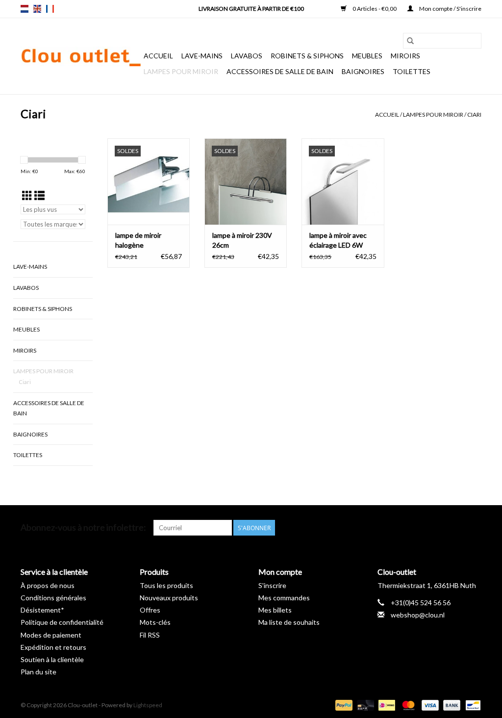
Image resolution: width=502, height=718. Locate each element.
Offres (150, 610)
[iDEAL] (385, 704)
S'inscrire (272, 585)
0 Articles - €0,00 (374, 8)
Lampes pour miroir (181, 71)
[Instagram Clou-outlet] (473, 528)
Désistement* (42, 610)
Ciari (474, 114)
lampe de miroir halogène (138, 240)
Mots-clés (155, 622)
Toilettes (411, 71)
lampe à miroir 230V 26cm (242, 240)
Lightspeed (147, 705)
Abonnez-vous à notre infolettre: (83, 527)
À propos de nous (48, 585)
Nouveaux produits (169, 597)
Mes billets (275, 610)
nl (24, 9)
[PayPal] (342, 704)
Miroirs (405, 55)
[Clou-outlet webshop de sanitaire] (81, 56)
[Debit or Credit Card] (364, 704)
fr (50, 9)
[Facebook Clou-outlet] (422, 528)
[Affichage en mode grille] (27, 195)
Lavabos (246, 55)
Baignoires (363, 71)
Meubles (367, 55)
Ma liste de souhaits (289, 622)
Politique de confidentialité (62, 622)
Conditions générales (53, 597)
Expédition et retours (53, 647)
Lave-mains (202, 55)
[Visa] (429, 704)
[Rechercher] (410, 41)
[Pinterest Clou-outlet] (439, 528)
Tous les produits (166, 585)
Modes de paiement (51, 635)
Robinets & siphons (307, 55)
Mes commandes (284, 597)
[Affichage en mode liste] (39, 195)
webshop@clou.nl (418, 615)
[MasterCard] (407, 704)
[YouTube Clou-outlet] (456, 528)
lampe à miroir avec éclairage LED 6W (338, 240)
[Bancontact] (471, 704)
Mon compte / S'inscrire (449, 8)
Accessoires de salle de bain (279, 71)
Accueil (158, 55)
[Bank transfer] (450, 704)
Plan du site (38, 671)
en (37, 9)
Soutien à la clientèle (52, 659)
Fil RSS (150, 635)
